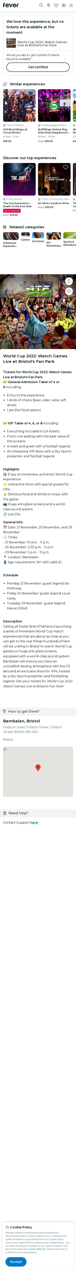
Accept (16, 1262)
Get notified (38, 67)
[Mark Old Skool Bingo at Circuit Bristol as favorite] (30, 93)
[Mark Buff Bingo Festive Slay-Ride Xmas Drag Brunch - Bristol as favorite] (65, 93)
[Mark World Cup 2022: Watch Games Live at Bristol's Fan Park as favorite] (69, 291)
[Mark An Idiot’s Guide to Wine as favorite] (65, 167)
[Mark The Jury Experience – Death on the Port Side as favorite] (30, 167)
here (34, 822)
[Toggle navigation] (71, 5)
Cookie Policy (56, 1242)
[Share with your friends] (69, 281)
